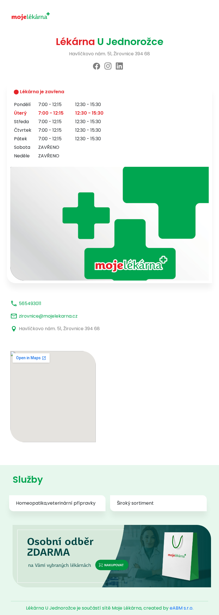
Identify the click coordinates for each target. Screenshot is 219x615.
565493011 (30, 303)
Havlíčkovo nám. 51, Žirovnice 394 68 (59, 328)
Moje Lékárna (126, 608)
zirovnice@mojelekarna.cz (48, 316)
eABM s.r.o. (181, 608)
